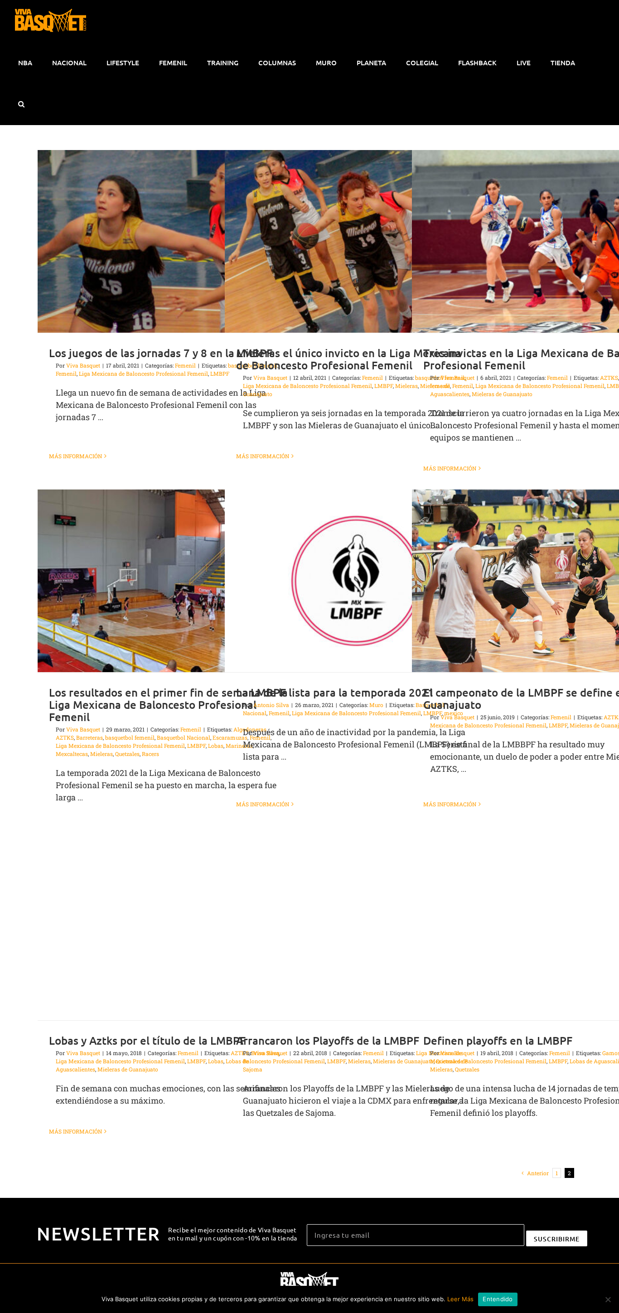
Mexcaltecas (72, 753)
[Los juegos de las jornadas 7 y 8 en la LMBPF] (169, 241)
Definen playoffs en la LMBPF (497, 1040)
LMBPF (383, 385)
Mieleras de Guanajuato (502, 393)
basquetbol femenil (130, 737)
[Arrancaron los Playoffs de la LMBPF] (356, 929)
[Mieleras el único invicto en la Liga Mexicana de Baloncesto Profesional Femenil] (356, 241)
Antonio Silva (271, 704)
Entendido (498, 1299)
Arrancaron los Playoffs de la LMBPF (327, 1040)
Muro (376, 704)
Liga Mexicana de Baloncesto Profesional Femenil (143, 373)
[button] (21, 104)
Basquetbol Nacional (183, 737)
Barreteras (89, 737)
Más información (75, 456)
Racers (150, 753)
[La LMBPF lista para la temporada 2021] (356, 580)
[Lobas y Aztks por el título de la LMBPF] (169, 929)
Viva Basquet (83, 365)
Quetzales (127, 753)
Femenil (185, 365)
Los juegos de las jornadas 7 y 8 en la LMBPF (160, 353)
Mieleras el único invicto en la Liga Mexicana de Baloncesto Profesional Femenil (348, 359)
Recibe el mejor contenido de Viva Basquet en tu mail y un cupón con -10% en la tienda (232, 1234)
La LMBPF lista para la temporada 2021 (335, 692)
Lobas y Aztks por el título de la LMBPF (147, 1040)
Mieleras (101, 753)
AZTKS (609, 377)
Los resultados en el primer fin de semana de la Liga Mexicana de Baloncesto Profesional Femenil (168, 704)
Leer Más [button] (460, 1299)
